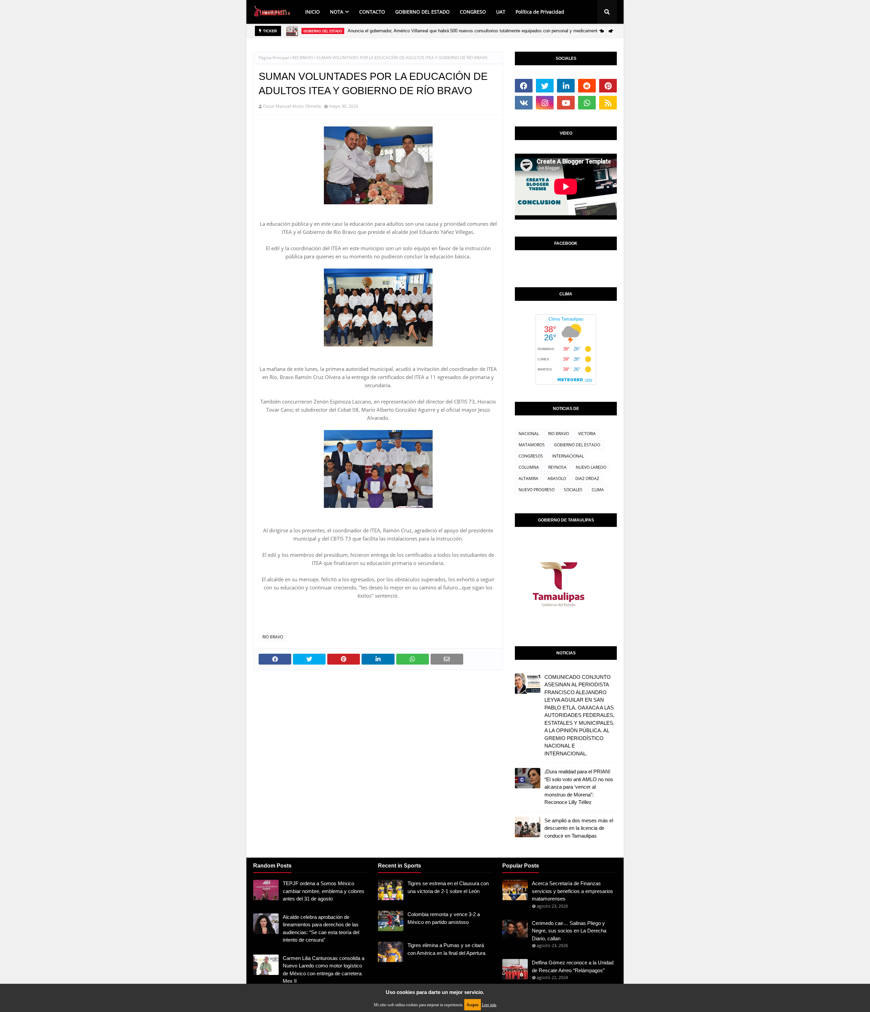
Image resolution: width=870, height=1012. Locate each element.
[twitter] (545, 85)
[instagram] (545, 102)
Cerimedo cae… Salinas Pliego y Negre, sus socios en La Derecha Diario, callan (569, 930)
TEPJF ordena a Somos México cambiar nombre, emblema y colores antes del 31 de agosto (323, 891)
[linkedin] (566, 85)
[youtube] (566, 102)
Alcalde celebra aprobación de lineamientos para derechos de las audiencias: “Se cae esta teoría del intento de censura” (321, 928)
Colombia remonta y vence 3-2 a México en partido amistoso (443, 918)
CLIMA (598, 490)
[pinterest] (608, 85)
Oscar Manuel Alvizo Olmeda (292, 106)
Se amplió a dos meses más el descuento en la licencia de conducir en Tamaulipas (578, 828)
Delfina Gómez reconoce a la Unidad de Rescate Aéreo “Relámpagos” (572, 966)
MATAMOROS (532, 445)
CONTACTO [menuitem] (372, 11)
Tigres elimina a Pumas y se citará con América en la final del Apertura (446, 949)
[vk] (524, 102)
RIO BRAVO (302, 58)
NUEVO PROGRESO (537, 490)
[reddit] (587, 85)
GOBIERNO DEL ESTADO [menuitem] (422, 11)
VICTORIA (587, 433)
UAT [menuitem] (500, 11)
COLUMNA (529, 467)
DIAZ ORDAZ (587, 478)
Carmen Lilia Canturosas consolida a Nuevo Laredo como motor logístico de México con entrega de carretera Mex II (323, 969)
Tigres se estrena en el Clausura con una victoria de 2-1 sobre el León (448, 887)
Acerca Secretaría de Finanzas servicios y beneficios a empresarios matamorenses (572, 891)
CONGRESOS (531, 456)
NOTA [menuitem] (336, 11)
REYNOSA (557, 467)
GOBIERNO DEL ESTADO (577, 445)
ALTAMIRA (528, 478)
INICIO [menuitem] (312, 11)
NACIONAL (529, 433)
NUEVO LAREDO (591, 467)
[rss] (608, 102)
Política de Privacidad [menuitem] (540, 11)
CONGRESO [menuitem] (473, 11)
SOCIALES (573, 490)
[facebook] (524, 85)
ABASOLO (556, 478)
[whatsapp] (587, 102)
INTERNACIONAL (568, 456)
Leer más (489, 1004)
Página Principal (274, 58)
